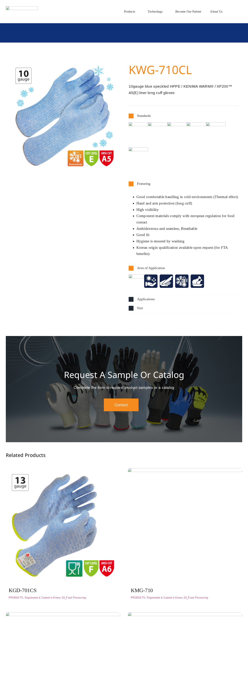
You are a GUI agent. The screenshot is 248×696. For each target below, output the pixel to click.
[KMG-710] (185, 471)
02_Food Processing (74, 597)
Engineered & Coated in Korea (42, 597)
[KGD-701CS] (63, 471)
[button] (184, 116)
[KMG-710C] (63, 615)
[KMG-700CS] (185, 615)
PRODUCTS (16, 597)
